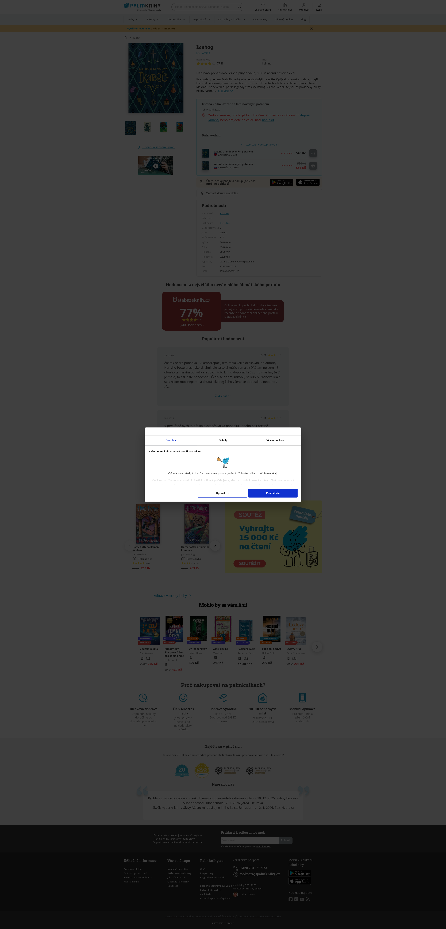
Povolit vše (273, 493)
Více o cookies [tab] (275, 440)
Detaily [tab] (223, 440)
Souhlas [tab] (171, 440)
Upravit (220, 493)
